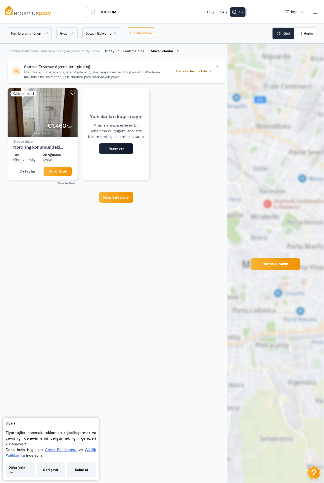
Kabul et (81, 470)
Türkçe (291, 12)
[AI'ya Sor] (313, 472)
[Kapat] (217, 66)
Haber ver (116, 148)
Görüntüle (57, 171)
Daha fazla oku (17, 469)
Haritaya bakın (275, 263)
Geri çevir (51, 470)
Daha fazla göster (116, 197)
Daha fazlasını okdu (191, 71)
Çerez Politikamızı (61, 449)
